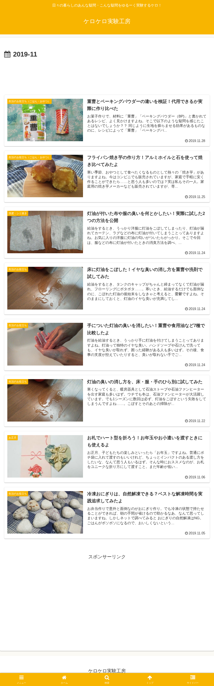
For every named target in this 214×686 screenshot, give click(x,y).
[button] (198, 660)
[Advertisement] (107, 74)
